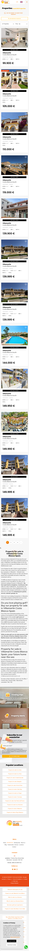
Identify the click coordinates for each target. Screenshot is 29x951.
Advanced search (15, 18)
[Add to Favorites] (25, 29)
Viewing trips (17, 842)
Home (4, 842)
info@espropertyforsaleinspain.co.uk (10, 676)
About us (23, 842)
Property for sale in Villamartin (15, 808)
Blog (6, 844)
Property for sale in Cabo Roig (15, 789)
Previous (3, 37)
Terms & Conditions (17, 879)
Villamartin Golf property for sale (14, 889)
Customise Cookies (11, 945)
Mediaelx (16, 883)
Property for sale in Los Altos (15, 773)
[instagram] (17, 869)
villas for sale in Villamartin (8, 586)
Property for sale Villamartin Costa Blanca (15, 893)
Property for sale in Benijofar (14, 781)
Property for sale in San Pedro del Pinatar (14, 800)
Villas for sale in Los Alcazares (15, 897)
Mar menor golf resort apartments (15, 905)
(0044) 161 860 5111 (14, 862)
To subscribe (15, 756)
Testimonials (11, 844)
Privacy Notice (22, 750)
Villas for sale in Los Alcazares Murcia (14, 901)
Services (16, 844)
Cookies (25, 879)
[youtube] (14, 869)
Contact (14, 846)
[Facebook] (12, 869)
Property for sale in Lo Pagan (15, 793)
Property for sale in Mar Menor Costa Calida (15, 908)
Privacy (9, 879)
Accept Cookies (11, 941)
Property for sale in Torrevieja (15, 797)
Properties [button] (10, 842)
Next (25, 37)
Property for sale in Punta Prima (15, 785)
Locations (21, 844)
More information (15, 937)
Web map (15, 881)
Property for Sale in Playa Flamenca (15, 812)
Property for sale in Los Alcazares (15, 804)
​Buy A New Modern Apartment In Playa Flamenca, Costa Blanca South (15, 917)
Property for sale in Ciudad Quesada (15, 777)
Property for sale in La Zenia (14, 770)
